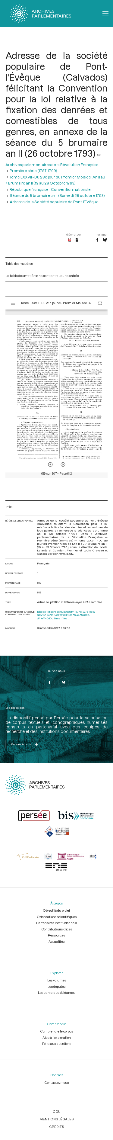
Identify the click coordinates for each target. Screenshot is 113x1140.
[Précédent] (50, 464)
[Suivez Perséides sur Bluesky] (63, 682)
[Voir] (99, 153)
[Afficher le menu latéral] (13, 303)
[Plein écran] (100, 303)
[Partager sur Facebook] (97, 240)
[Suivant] (63, 464)
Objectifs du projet (56, 910)
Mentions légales (56, 1119)
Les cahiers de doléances (56, 992)
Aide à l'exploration (56, 1037)
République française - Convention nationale (50, 189)
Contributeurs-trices (56, 929)
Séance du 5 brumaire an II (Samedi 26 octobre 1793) (57, 195)
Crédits (56, 1127)
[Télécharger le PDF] (69, 240)
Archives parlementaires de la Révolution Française (52, 164)
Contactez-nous (56, 1082)
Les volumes (56, 980)
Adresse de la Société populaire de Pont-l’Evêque (54, 202)
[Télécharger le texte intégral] (77, 240)
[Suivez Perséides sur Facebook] (49, 682)
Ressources (56, 935)
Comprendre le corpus (56, 1031)
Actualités (56, 941)
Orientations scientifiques (57, 917)
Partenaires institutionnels (56, 923)
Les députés (56, 986)
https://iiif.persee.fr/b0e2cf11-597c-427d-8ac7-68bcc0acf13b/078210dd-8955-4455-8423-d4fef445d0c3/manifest (66, 615)
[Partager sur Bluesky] (105, 240)
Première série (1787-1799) (33, 171)
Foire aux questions (56, 1043)
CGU (57, 1111)
